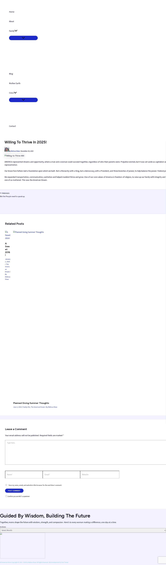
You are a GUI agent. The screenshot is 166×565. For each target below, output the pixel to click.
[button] (15, 31)
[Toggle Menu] (23, 38)
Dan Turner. (64, 562)
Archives (3, 527)
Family (11, 31)
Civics (11, 93)
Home (11, 11)
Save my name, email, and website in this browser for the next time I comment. (35, 485)
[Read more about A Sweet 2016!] (7, 238)
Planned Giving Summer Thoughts (31, 403)
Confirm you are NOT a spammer (18, 496)
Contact (12, 126)
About (11, 21)
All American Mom (19, 2)
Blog (11, 73)
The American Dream (38, 407)
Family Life (26, 407)
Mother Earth (14, 83)
